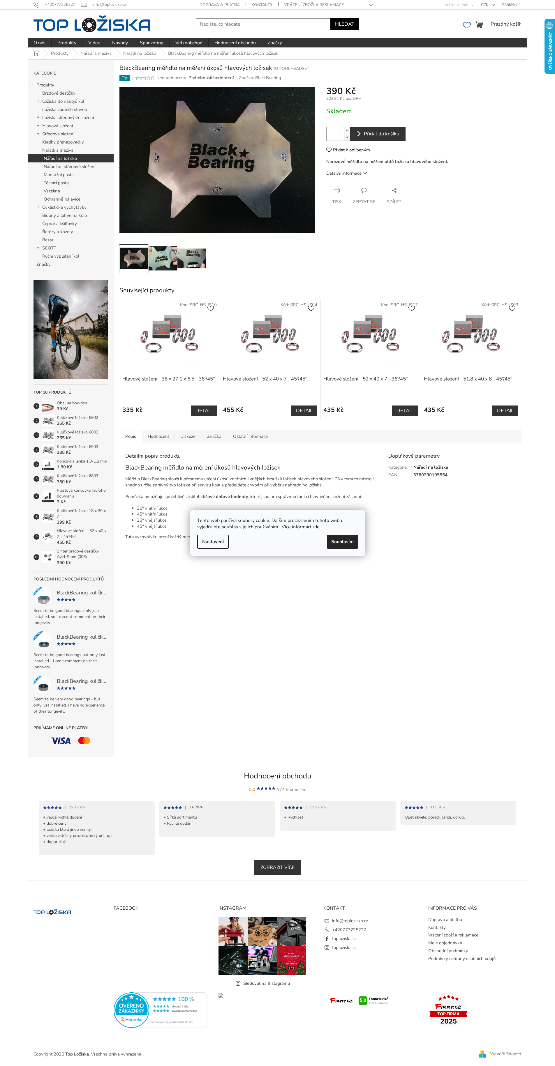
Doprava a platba (220, 5)
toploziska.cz (344, 938)
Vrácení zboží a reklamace (314, 5)
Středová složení (58, 134)
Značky (43, 264)
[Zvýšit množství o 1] (347, 130)
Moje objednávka (445, 943)
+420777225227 (349, 930)
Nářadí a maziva (57, 150)
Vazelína (52, 191)
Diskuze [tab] (187, 436)
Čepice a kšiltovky (59, 223)
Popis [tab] (130, 436)
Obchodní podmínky (448, 951)
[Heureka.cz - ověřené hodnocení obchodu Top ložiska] (160, 1010)
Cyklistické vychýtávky (64, 207)
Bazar (47, 240)
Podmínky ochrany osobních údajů (462, 958)
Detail (203, 410)
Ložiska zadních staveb (64, 109)
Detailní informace (344, 173)
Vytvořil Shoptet (505, 1054)
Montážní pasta (59, 175)
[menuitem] (39, 42)
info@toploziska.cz (350, 921)
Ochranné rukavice (62, 199)
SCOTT (49, 248)
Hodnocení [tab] (158, 436)
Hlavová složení (57, 126)
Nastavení (213, 542)
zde (316, 527)
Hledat (344, 24)
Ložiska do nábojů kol (63, 101)
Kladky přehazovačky (63, 142)
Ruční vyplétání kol (60, 256)
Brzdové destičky (58, 93)
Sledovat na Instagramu (266, 983)
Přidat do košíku (381, 133)
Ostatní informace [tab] (250, 436)
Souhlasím (342, 542)
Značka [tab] (214, 436)
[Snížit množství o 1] (347, 137)
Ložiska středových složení (68, 118)
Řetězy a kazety (57, 232)
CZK (485, 5)
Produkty (45, 85)
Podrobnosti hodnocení (211, 78)
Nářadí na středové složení (69, 166)
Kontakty (261, 5)
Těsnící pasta (56, 183)
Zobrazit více (277, 867)
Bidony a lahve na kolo (64, 215)
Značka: (260, 78)
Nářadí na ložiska (60, 158)
